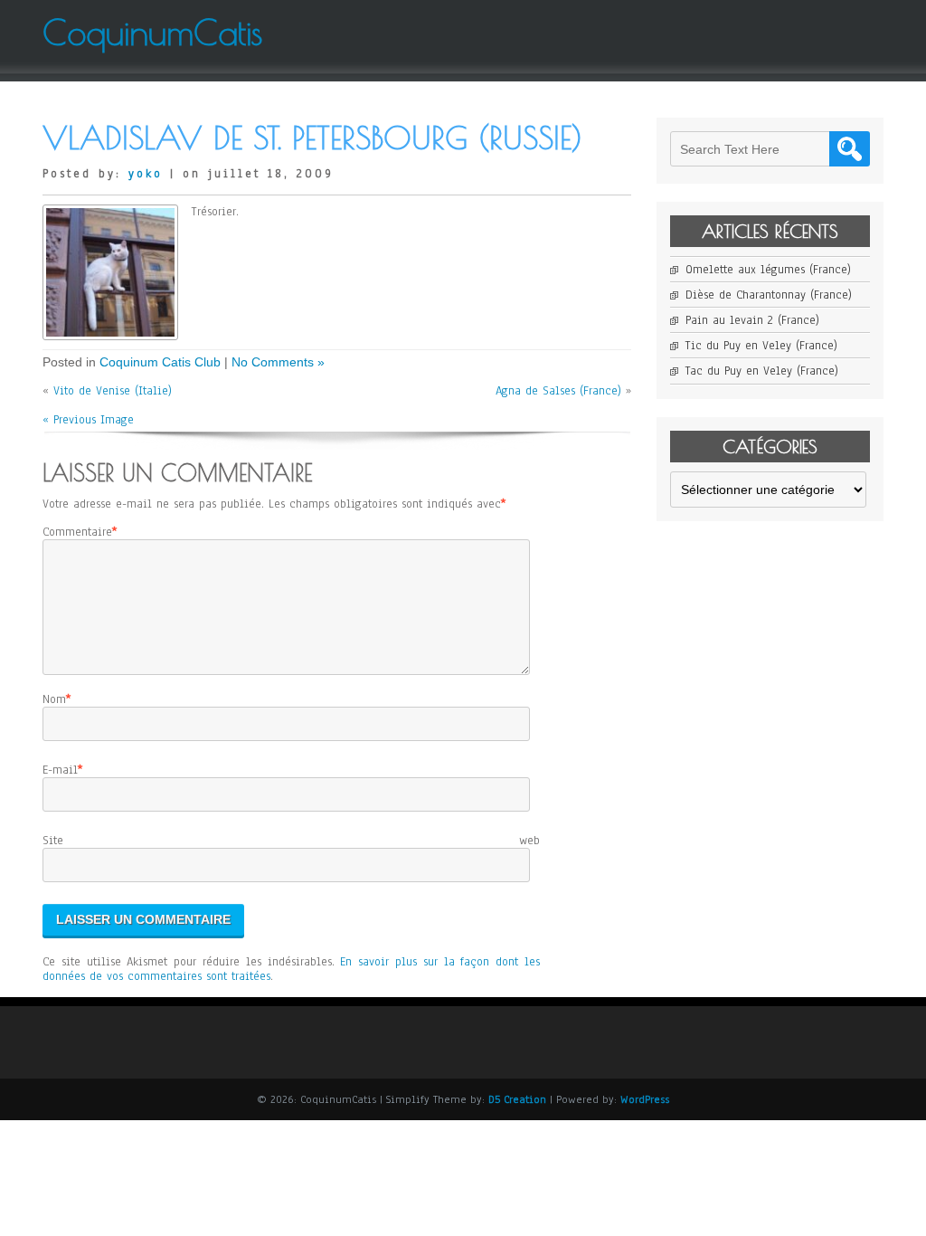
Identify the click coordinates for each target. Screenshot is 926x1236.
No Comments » (278, 362)
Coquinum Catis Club (160, 362)
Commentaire (77, 532)
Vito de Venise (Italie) (112, 391)
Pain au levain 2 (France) (752, 320)
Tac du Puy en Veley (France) (761, 371)
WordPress (644, 1099)
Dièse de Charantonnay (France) (768, 295)
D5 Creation (517, 1099)
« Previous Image (88, 420)
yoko (145, 174)
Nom (54, 699)
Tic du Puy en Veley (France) (761, 346)
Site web (291, 840)
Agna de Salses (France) (558, 391)
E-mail (60, 770)
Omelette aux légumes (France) (768, 269)
